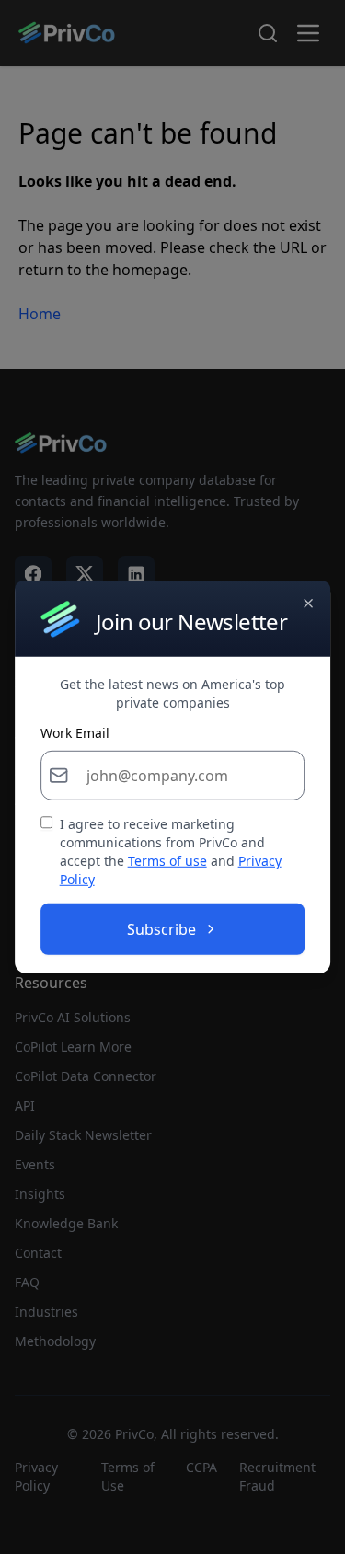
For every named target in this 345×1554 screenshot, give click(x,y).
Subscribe (161, 929)
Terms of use (167, 860)
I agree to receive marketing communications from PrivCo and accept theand (171, 851)
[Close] (308, 602)
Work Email (74, 733)
